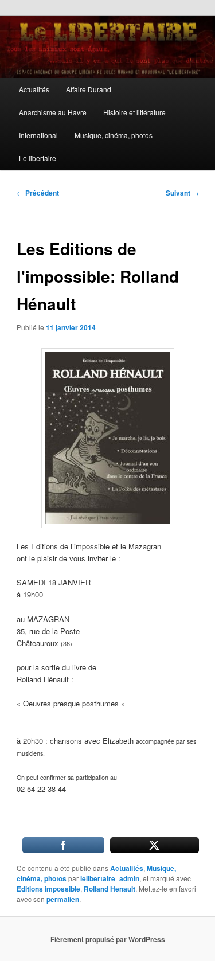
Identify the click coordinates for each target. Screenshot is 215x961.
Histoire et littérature (134, 112)
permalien (62, 899)
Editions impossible (48, 889)
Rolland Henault (109, 889)
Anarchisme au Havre (53, 112)
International (38, 135)
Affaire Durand (88, 89)
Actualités (34, 89)
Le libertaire (37, 158)
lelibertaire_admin (109, 878)
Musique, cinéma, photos (114, 135)
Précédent (38, 192)
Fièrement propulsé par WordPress (107, 939)
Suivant (182, 192)
